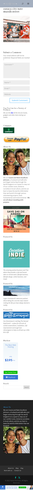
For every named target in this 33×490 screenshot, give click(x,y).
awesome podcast (22, 298)
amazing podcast (11, 270)
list (12, 113)
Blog (17, 468)
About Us (11, 468)
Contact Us (17, 470)
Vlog (21, 468)
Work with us (8, 470)
